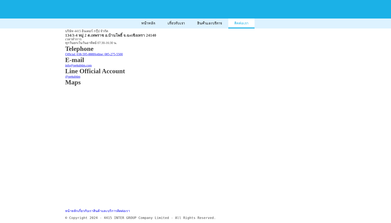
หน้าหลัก (148, 23)
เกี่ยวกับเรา (176, 23)
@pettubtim (72, 76)
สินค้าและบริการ (209, 23)
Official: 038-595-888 (79, 54)
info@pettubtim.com (78, 65)
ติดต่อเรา (241, 23)
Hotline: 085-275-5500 (108, 54)
